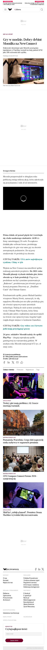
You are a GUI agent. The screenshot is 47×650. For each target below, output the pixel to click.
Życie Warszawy (29, 606)
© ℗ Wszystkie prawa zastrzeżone (15, 356)
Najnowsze (30, 370)
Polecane (20, 370)
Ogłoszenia (7, 595)
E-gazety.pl (27, 595)
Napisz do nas (8, 582)
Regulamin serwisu (30, 582)
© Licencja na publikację (12, 354)
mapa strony (7, 617)
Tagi (37, 370)
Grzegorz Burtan (9, 171)
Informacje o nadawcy (31, 585)
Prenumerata (7, 598)
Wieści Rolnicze (29, 604)
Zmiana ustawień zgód (31, 580)
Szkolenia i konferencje (11, 613)
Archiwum (6, 600)
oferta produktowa (9, 620)
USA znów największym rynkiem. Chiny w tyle (22, 261)
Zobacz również (8, 370)
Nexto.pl (26, 598)
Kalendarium (28, 617)
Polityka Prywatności (31, 578)
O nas (5, 578)
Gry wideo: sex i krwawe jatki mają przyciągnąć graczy (22, 327)
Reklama (6, 593)
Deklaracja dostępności (31, 587)
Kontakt (5, 580)
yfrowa (18, 9)
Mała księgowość (29, 600)
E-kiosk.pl (27, 593)
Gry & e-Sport (8, 34)
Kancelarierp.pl (29, 602)
